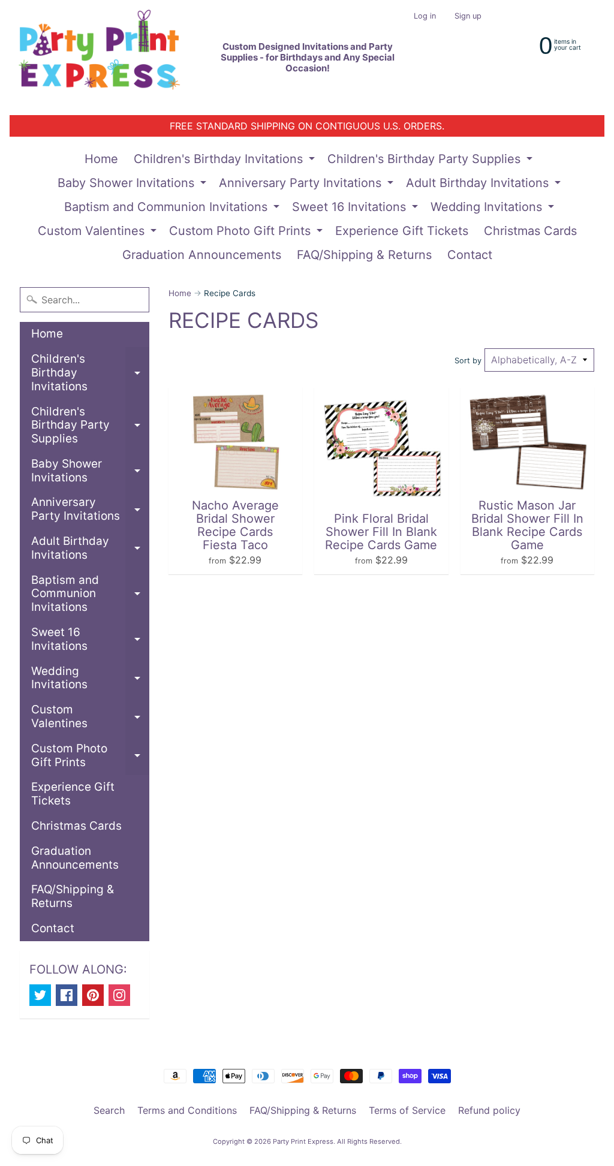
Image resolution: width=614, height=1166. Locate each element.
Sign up (468, 16)
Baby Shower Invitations (133, 185)
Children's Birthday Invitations (226, 161)
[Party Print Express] (109, 58)
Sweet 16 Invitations (356, 209)
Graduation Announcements (201, 255)
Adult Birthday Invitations (485, 185)
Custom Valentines (98, 233)
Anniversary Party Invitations (307, 185)
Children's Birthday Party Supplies (431, 161)
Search (109, 1110)
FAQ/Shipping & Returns (364, 255)
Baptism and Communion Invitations (173, 209)
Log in (425, 16)
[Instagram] (119, 995)
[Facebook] (66, 995)
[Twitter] (40, 995)
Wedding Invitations (494, 209)
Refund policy (489, 1110)
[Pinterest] (93, 995)
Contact (469, 255)
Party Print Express (303, 1141)
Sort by (468, 360)
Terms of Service (407, 1110)
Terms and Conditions (187, 1110)
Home (101, 159)
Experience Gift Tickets (401, 231)
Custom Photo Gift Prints (247, 233)
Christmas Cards (530, 231)
